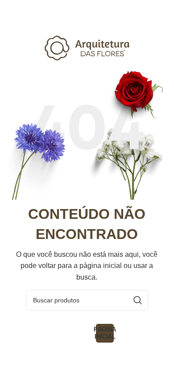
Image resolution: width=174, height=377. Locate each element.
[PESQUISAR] (138, 300)
